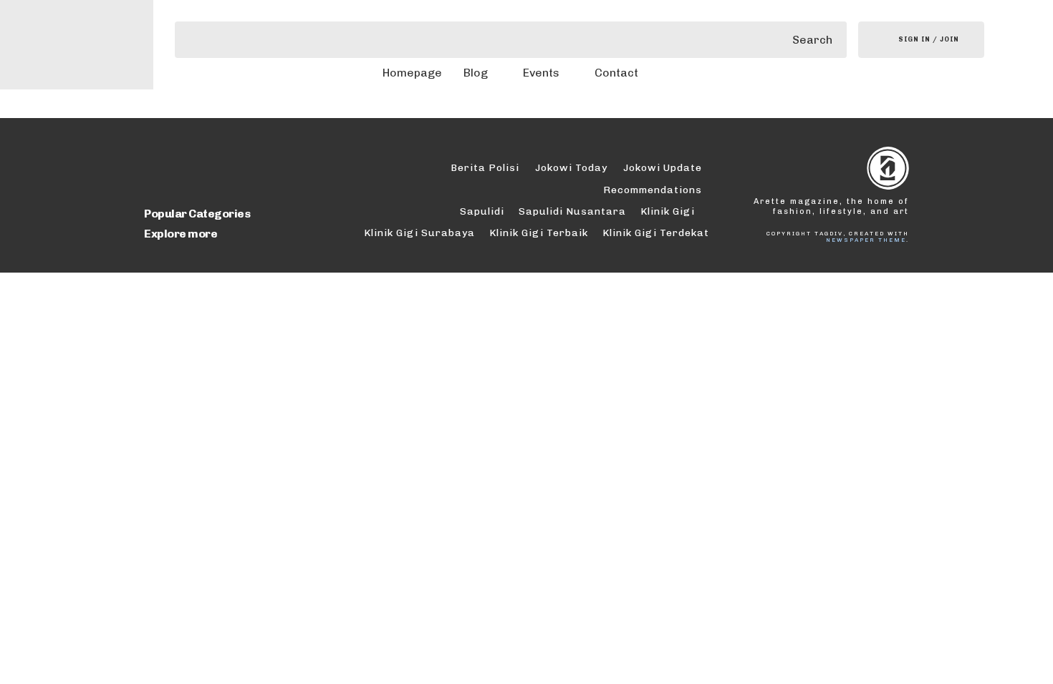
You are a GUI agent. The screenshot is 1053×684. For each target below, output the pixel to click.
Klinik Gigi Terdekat (655, 233)
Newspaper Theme (866, 239)
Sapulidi (482, 211)
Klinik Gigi (667, 211)
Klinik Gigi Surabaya (419, 233)
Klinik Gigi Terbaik (538, 233)
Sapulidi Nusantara (572, 211)
